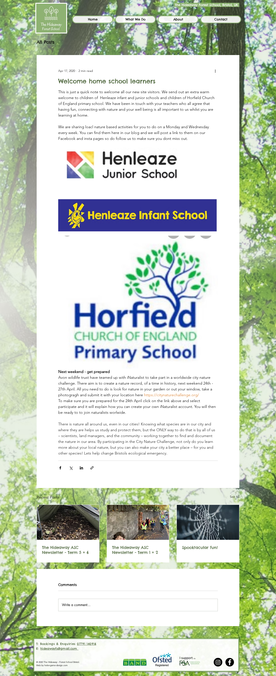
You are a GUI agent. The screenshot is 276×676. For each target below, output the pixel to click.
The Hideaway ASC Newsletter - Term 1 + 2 (135, 550)
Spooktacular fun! (200, 547)
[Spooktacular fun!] (208, 522)
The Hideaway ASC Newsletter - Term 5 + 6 (65, 550)
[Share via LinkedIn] (81, 468)
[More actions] (215, 70)
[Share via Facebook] (60, 468)
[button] (135, 19)
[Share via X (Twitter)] (71, 468)
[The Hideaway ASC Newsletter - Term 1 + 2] (138, 522)
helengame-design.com (56, 665)
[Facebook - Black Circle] (229, 662)
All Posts (46, 42)
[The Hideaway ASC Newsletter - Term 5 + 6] (68, 522)
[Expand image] (138, 171)
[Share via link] (92, 468)
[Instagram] (218, 662)
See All (234, 497)
